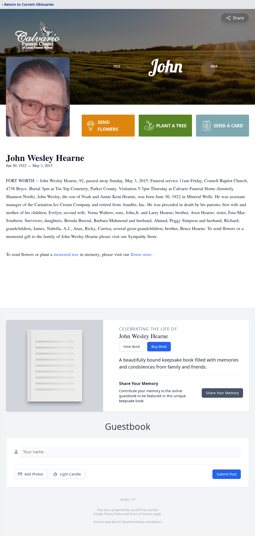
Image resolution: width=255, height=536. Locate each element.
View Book (131, 346)
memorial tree (66, 254)
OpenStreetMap (133, 522)
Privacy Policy (113, 514)
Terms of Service (141, 514)
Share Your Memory (222, 392)
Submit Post (227, 474)
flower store (140, 254)
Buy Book (159, 346)
